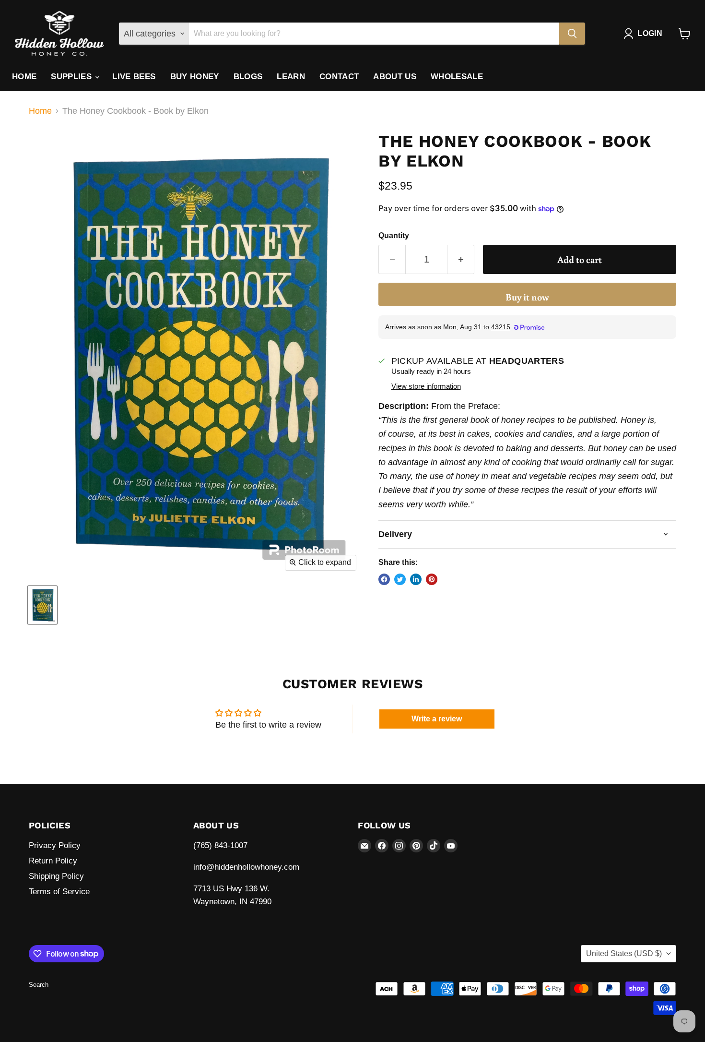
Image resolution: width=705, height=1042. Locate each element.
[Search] (572, 34)
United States (624, 953)
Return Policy (53, 860)
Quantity (393, 235)
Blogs (248, 76)
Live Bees (133, 76)
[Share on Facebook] (384, 579)
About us (394, 76)
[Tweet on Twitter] (400, 579)
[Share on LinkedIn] (416, 579)
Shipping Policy (56, 876)
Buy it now (527, 296)
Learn (291, 76)
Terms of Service (59, 891)
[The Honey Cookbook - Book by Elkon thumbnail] (42, 605)
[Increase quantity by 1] (460, 259)
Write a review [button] (436, 719)
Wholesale (457, 76)
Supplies (72, 76)
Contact (339, 76)
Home (24, 76)
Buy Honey (194, 76)
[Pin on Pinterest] (431, 579)
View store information (426, 386)
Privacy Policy (55, 845)
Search (38, 984)
